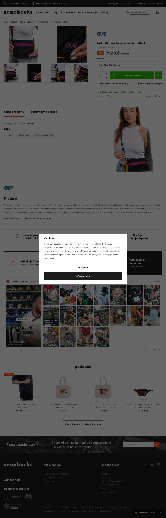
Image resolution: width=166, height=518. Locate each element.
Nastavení (83, 267)
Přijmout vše (83, 276)
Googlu (67, 251)
